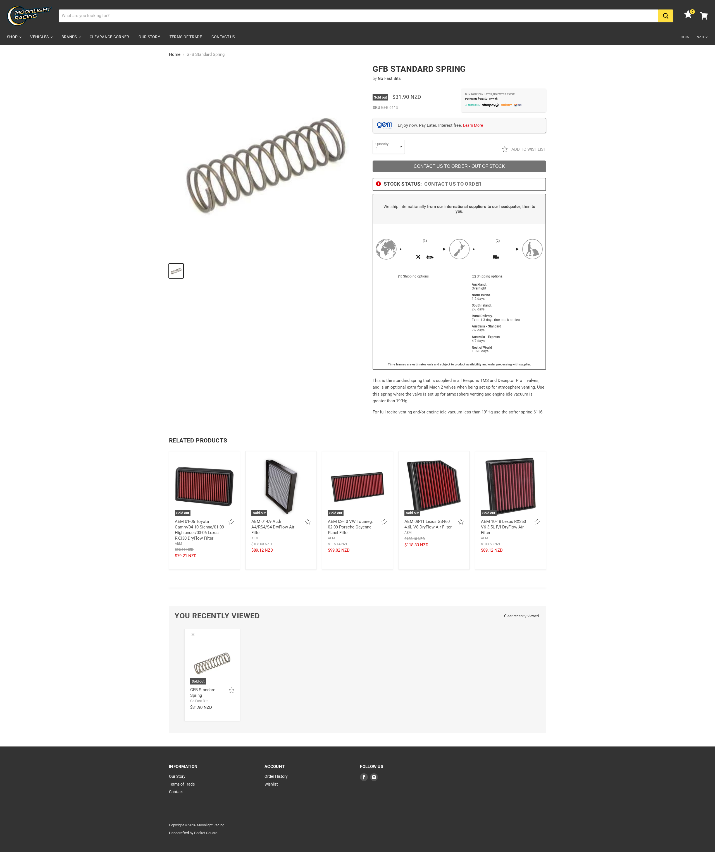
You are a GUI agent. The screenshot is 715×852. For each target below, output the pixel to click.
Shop (12, 37)
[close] (193, 634)
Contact (176, 791)
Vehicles (40, 37)
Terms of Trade (186, 37)
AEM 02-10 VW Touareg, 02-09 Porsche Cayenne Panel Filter (350, 527)
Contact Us (223, 37)
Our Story (149, 37)
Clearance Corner (109, 37)
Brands (69, 37)
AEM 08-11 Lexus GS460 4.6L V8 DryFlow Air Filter (428, 524)
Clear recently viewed (521, 616)
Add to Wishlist (528, 149)
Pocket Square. (206, 833)
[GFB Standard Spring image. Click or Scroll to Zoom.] (266, 161)
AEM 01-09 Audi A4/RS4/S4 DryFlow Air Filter (272, 527)
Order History (276, 776)
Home (174, 54)
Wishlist (271, 784)
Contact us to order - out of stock (459, 166)
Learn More (473, 125)
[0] (688, 16)
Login (683, 37)
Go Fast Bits (389, 78)
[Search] (665, 15)
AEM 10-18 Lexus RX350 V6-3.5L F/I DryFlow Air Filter (503, 527)
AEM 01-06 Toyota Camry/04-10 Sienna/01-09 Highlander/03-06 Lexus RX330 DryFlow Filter (199, 529)
